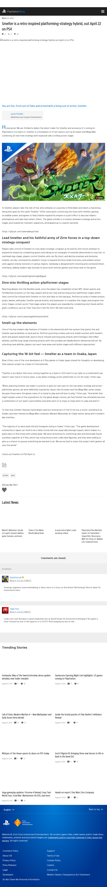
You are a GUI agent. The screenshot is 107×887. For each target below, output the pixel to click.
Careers (50, 865)
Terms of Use (53, 855)
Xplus (13, 475)
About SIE (7, 855)
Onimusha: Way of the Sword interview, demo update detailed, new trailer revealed (26, 677)
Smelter (5, 475)
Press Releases (9, 865)
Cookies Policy (54, 860)
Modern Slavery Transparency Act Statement (68, 874)
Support (51, 850)
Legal (5, 869)
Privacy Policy (9, 860)
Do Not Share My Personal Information (21, 879)
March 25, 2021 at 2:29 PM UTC (20, 580)
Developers (8, 874)
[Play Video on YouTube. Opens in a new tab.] (99, 197)
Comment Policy (10, 850)
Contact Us (52, 869)
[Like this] (22, 683)
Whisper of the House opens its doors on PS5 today (25, 753)
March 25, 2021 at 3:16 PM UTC (20, 612)
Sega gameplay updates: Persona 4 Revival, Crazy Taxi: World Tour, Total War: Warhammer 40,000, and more (26, 794)
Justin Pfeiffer (17, 114)
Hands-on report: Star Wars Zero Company (74, 792)
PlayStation (16, 11)
